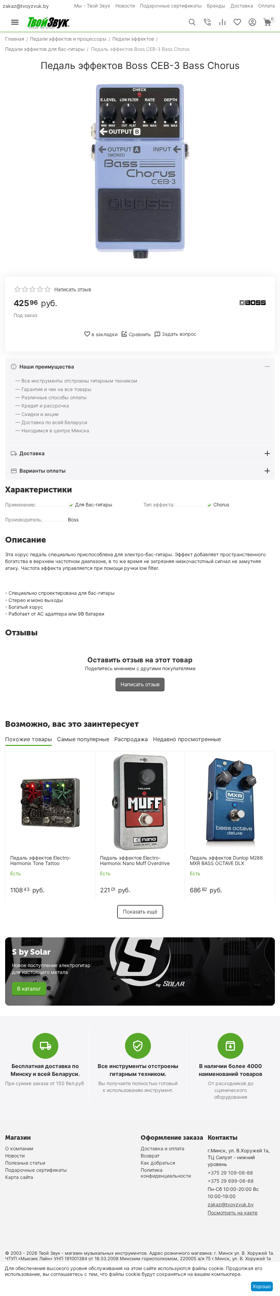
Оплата (266, 6)
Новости (125, 6)
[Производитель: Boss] (252, 302)
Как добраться (158, 1163)
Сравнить (140, 334)
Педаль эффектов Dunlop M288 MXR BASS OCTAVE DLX (226, 860)
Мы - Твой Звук (92, 6)
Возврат (150, 1155)
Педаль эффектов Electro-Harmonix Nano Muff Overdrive (135, 860)
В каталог (29, 988)
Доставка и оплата (162, 1148)
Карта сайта (19, 1177)
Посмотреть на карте (232, 1212)
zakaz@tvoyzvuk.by (26, 6)
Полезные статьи (25, 1163)
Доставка (241, 6)
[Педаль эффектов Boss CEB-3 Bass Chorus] (140, 171)
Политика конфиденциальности (166, 1173)
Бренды (216, 6)
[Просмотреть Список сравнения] (222, 22)
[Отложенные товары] (237, 22)
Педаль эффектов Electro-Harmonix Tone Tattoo (40, 860)
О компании (19, 1148)
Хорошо (262, 1286)
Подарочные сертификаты (171, 6)
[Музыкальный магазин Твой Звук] (48, 22)
